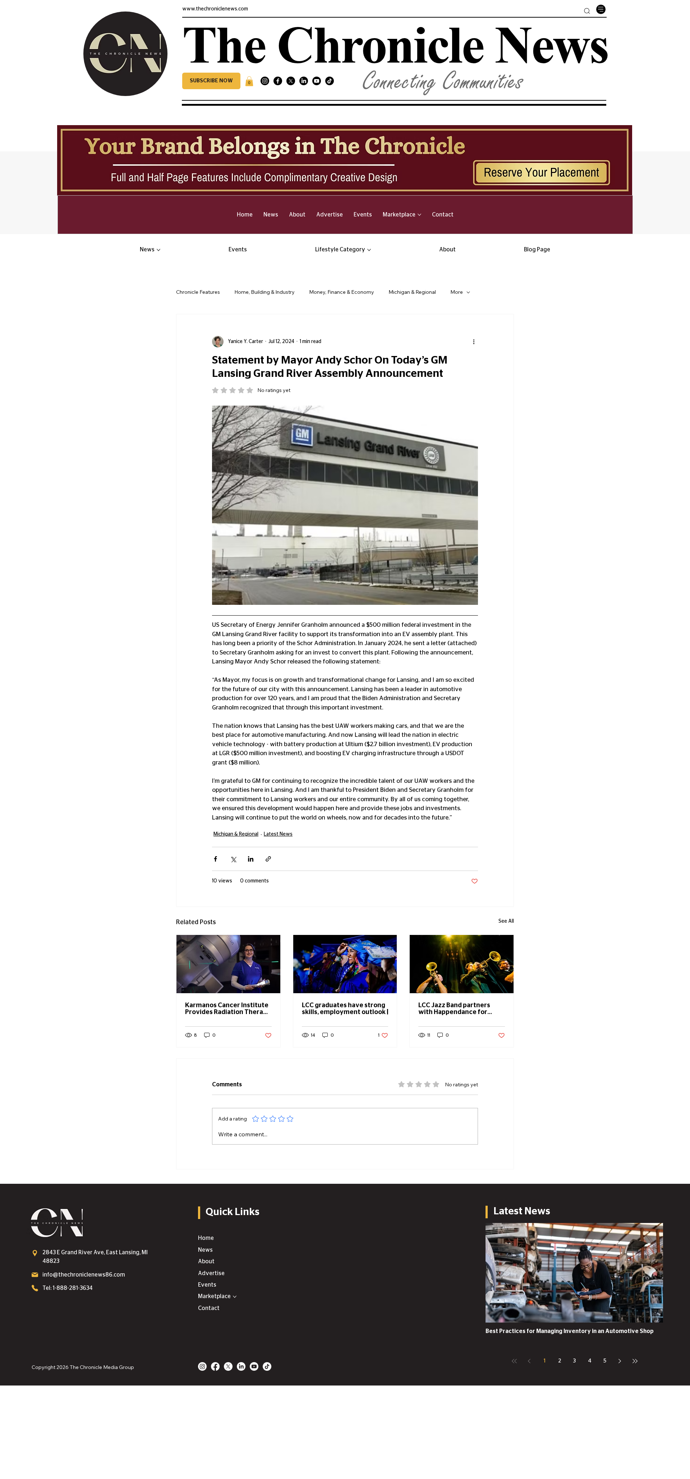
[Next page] (619, 1361)
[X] (290, 81)
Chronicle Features (198, 292)
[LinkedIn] (303, 81)
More (456, 292)
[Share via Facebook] (215, 858)
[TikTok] (329, 81)
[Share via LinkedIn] (250, 858)
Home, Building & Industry (264, 292)
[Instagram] (265, 81)
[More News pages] (158, 250)
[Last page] (635, 1361)
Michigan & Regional (412, 292)
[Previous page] (529, 1361)
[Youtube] (316, 81)
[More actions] (473, 341)
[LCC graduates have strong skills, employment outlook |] (345, 964)
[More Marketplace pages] (419, 214)
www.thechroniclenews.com (215, 9)
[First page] (514, 1361)
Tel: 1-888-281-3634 (67, 1288)
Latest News (278, 834)
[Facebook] (277, 81)
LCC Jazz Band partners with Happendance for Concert (454, 1009)
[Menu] (601, 9)
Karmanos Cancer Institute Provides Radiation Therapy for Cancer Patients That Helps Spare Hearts (228, 1009)
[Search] (587, 11)
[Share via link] (268, 858)
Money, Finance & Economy (341, 292)
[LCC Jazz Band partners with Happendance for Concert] (462, 964)
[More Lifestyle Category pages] (369, 250)
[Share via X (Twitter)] (233, 858)
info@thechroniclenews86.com (83, 1275)
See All (506, 921)
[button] (211, 81)
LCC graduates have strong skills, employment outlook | (345, 1008)
